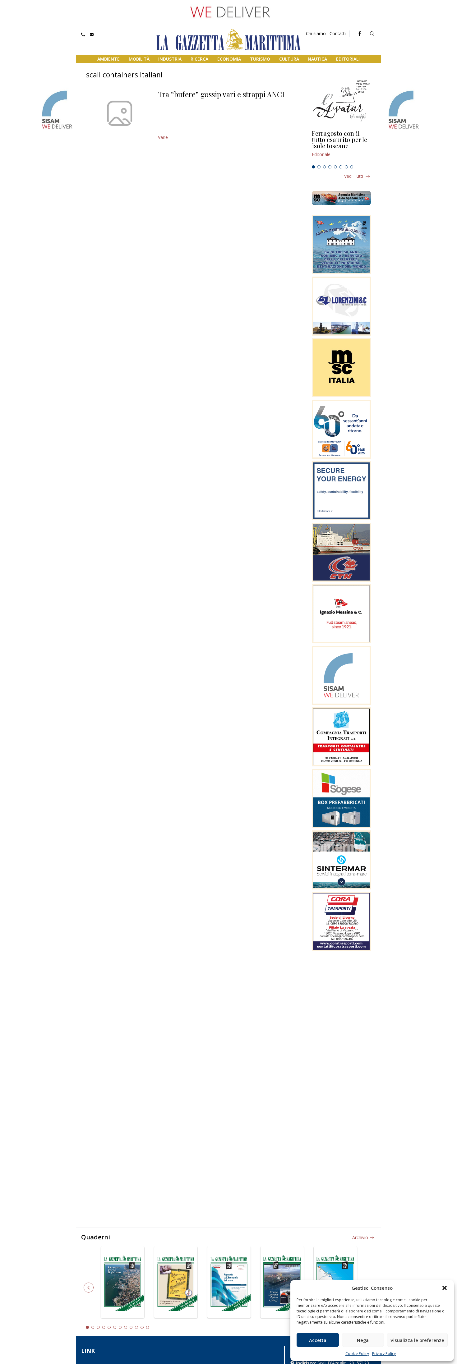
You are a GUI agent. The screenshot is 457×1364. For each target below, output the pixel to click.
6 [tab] (340, 166)
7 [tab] (346, 166)
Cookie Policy (357, 1353)
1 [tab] (313, 166)
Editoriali (348, 59)
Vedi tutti (353, 176)
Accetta (317, 1340)
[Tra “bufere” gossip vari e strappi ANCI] (119, 113)
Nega (363, 1340)
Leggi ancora (341, 146)
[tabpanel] (341, 146)
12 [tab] (147, 1327)
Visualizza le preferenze (417, 1340)
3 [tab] (324, 166)
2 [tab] (319, 166)
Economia (229, 59)
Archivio (360, 1237)
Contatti (338, 33)
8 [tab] (351, 166)
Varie (163, 137)
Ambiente (108, 59)
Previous (89, 1288)
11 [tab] (142, 1327)
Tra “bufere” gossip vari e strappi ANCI (221, 94)
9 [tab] (131, 1327)
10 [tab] (136, 1327)
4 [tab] (329, 166)
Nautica (317, 59)
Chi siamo (316, 33)
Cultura (289, 59)
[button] (444, 1288)
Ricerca (199, 59)
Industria (170, 59)
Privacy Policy (384, 1353)
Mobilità (139, 59)
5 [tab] (335, 166)
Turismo (260, 59)
